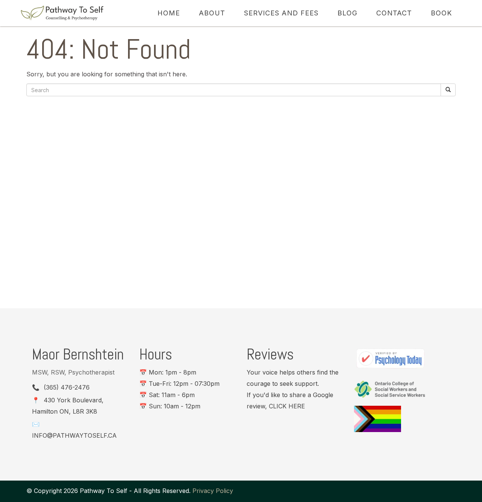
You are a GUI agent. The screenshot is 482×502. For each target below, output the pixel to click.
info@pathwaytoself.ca (74, 435)
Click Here (287, 406)
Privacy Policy (212, 490)
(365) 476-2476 (67, 387)
